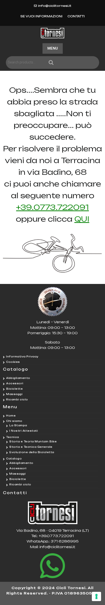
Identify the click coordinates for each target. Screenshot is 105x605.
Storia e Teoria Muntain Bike (33, 441)
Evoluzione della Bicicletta (31, 452)
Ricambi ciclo (17, 399)
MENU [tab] (52, 48)
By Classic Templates (52, 598)
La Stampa (18, 425)
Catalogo (14, 458)
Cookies (13, 361)
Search (73, 62)
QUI (81, 218)
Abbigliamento (18, 377)
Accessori (14, 383)
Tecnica (12, 437)
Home (11, 415)
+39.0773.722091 (52, 207)
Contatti (76, 16)
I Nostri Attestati (23, 430)
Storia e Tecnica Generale (30, 446)
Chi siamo (14, 420)
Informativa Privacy (22, 356)
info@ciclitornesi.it (54, 6)
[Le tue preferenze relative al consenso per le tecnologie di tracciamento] (96, 596)
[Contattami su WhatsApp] (52, 565)
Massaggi (14, 394)
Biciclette (14, 388)
